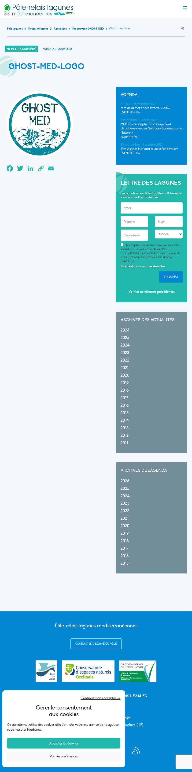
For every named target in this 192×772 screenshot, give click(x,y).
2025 (125, 337)
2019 (125, 382)
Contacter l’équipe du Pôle (96, 643)
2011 (124, 443)
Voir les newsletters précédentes (152, 292)
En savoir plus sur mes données (143, 266)
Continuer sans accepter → (100, 698)
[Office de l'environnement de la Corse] (137, 671)
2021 (125, 367)
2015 (125, 412)
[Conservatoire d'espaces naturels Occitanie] (88, 671)
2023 (125, 352)
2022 (125, 360)
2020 (125, 375)
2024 (125, 345)
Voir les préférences (64, 756)
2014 (125, 420)
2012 (125, 435)
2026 (125, 330)
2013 (125, 427)
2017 (124, 397)
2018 (125, 390)
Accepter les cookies (63, 743)
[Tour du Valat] (46, 671)
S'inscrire (171, 276)
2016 (125, 405)
